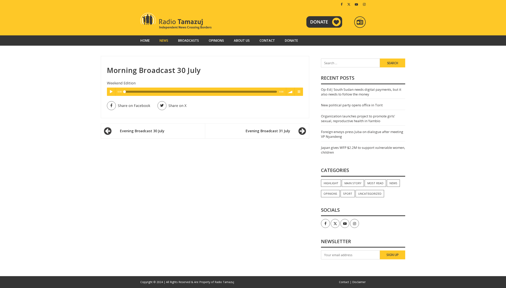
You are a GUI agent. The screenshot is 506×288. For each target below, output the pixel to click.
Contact (267, 40)
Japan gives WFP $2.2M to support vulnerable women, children (363, 150)
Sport (347, 193)
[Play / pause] (111, 92)
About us (242, 40)
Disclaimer (359, 282)
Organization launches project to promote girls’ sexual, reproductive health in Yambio (358, 118)
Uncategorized (369, 193)
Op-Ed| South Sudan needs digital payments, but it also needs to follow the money (361, 91)
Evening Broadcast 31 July (267, 130)
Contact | (345, 282)
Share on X (177, 105)
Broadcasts (188, 40)
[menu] (299, 92)
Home (145, 40)
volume (290, 92)
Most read (375, 183)
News (164, 40)
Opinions (216, 40)
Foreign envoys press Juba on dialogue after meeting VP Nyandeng (362, 134)
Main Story (352, 183)
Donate (291, 40)
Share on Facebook (134, 105)
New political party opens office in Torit (352, 105)
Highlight (331, 183)
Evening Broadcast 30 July (142, 130)
